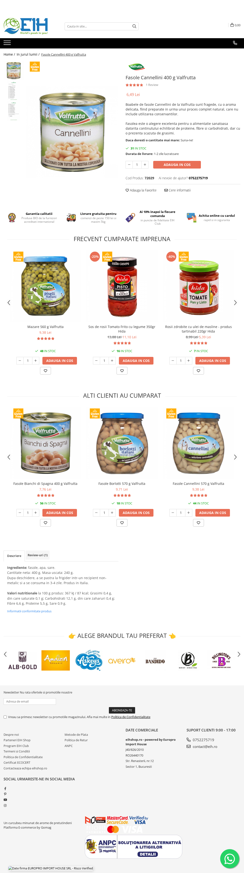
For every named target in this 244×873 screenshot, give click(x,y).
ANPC (69, 746)
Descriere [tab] (14, 556)
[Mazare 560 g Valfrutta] (45, 286)
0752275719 (203, 739)
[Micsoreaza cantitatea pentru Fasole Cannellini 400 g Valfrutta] (129, 165)
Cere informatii (179, 190)
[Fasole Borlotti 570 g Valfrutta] (122, 443)
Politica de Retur (76, 740)
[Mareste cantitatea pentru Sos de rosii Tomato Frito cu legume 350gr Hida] (112, 361)
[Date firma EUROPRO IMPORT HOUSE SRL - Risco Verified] (50, 868)
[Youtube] (5, 800)
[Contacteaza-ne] (235, 43)
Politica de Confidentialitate (130, 717)
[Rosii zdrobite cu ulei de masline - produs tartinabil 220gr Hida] (198, 286)
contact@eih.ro (204, 746)
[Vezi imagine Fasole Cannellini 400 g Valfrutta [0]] (14, 70)
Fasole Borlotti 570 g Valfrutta (121, 483)
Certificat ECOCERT (17, 762)
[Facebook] (5, 788)
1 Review (152, 85)
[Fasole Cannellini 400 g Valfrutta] (72, 132)
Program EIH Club (16, 746)
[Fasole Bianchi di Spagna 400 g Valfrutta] (45, 443)
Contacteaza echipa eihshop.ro (25, 768)
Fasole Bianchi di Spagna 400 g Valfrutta (45, 483)
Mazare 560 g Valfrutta (45, 326)
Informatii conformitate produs (29, 611)
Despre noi (11, 734)
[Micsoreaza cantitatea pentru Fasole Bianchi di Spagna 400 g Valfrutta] (20, 513)
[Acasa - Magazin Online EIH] (27, 26)
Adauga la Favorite (143, 190)
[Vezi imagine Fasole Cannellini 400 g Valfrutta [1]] (14, 91)
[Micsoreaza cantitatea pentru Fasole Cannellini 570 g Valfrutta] (173, 513)
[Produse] (8, 44)
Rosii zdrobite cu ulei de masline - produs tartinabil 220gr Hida (198, 328)
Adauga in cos (177, 164)
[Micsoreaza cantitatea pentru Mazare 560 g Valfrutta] (20, 361)
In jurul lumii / (29, 54)
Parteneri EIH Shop (17, 740)
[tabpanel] (72, 132)
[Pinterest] (5, 794)
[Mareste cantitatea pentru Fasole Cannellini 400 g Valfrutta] (144, 165)
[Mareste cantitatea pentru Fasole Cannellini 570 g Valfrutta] (188, 513)
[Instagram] (5, 805)
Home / (10, 54)
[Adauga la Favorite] (45, 371)
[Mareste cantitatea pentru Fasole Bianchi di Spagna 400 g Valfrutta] (35, 513)
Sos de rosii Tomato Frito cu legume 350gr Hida (121, 328)
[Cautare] (134, 26)
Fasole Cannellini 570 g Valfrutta (198, 483)
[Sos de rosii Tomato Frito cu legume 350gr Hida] (122, 286)
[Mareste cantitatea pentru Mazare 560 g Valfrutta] (35, 361)
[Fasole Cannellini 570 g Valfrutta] (198, 443)
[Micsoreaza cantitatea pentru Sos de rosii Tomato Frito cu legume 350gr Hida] (96, 361)
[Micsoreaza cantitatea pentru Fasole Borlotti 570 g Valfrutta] (96, 513)
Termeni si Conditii (17, 751)
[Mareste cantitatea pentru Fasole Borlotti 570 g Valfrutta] (112, 513)
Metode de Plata (76, 734)
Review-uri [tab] (38, 555)
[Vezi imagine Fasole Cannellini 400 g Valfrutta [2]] (14, 111)
